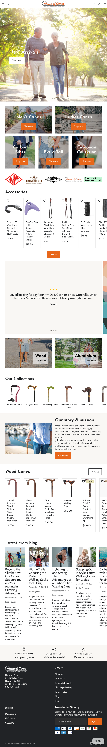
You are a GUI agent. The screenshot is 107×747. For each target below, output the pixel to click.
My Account (10, 714)
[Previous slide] (4, 55)
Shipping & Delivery (63, 687)
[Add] (18, 215)
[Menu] (3, 4)
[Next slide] (103, 55)
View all (95, 472)
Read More (63, 455)
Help (57, 701)
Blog (57, 696)
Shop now (16, 60)
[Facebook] (91, 743)
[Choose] (36, 215)
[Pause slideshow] (48, 98)
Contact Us (60, 678)
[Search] (8, 4)
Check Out (9, 723)
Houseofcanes (15, 743)
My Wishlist (10, 718)
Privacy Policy (61, 692)
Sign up (95, 721)
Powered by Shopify (28, 743)
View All (53, 254)
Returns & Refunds (63, 683)
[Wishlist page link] (95, 4)
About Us (59, 674)
